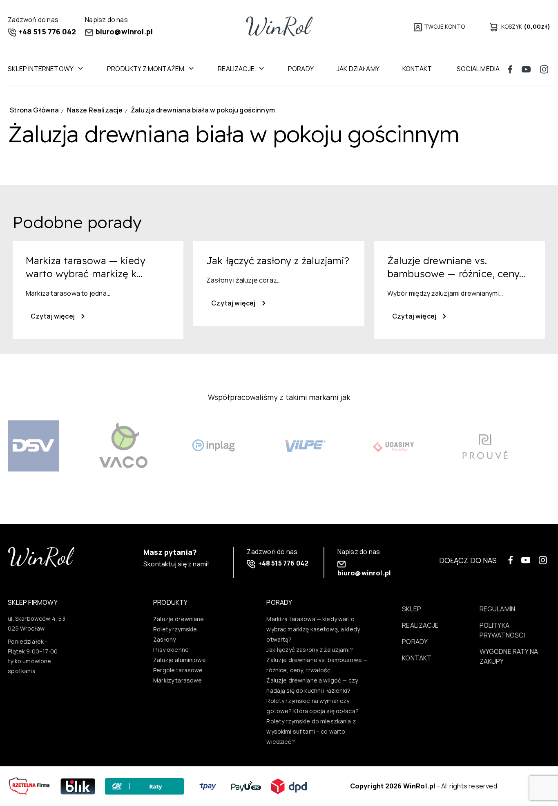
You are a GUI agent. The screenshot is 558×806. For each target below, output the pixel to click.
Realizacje (236, 68)
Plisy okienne (171, 649)
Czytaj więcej (53, 316)
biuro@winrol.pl (123, 31)
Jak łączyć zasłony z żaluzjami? (309, 649)
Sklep (411, 608)
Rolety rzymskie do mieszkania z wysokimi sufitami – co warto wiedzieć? (311, 731)
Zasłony (164, 639)
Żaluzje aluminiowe (179, 660)
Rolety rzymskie (175, 629)
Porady (301, 68)
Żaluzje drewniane (178, 619)
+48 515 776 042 (46, 31)
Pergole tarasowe (178, 670)
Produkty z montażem (145, 68)
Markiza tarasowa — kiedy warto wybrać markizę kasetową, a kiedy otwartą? (313, 629)
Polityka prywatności (502, 630)
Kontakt (416, 657)
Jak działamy (358, 68)
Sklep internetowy (41, 68)
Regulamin (498, 608)
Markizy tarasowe (177, 680)
